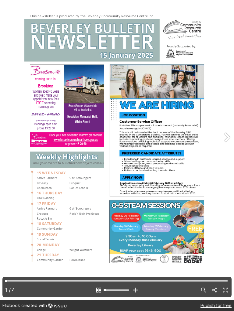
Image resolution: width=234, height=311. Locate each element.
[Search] (203, 290)
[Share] (214, 290)
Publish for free (216, 305)
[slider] (117, 290)
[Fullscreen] (225, 290)
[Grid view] (99, 290)
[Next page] (226, 150)
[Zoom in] (135, 290)
